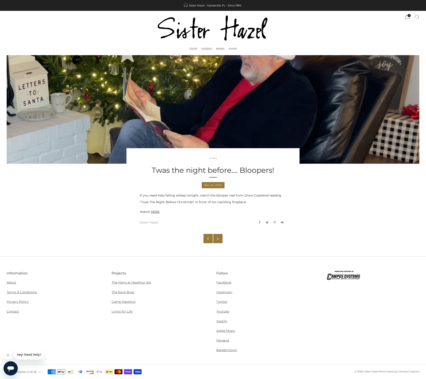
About (11, 282)
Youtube (222, 311)
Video (213, 158)
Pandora (222, 340)
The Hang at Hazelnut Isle (131, 282)
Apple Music (225, 330)
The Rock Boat (123, 292)
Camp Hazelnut (124, 301)
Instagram (224, 292)
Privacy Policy (18, 301)
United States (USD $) (22, 371)
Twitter (221, 301)
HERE (155, 212)
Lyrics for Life (122, 311)
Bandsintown (226, 350)
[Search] (417, 17)
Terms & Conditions (22, 292)
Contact (13, 311)
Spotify (221, 321)
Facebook (223, 282)
